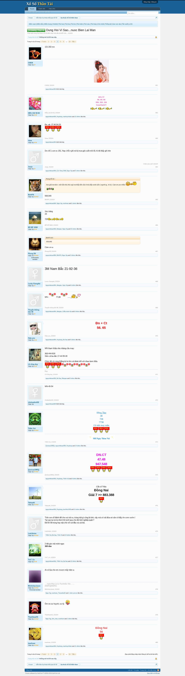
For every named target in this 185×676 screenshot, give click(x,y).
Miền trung (48, 24)
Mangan (59, 229)
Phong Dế (32, 253)
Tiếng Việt (29, 670)
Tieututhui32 (62, 593)
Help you (31, 338)
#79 (157, 615)
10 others (74, 229)
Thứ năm (80, 24)
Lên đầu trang (152, 670)
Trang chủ (143, 670)
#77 (157, 557)
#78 (157, 589)
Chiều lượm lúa (67, 311)
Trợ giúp (136, 670)
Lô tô (130, 24)
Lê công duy (33, 364)
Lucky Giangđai (34, 284)
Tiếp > (74, 41)
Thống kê (108, 24)
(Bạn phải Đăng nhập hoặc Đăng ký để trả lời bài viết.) (141, 654)
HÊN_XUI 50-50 (34, 113)
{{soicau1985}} (50, 445)
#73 (157, 442)
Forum (32, 9)
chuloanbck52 (33, 402)
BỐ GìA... (64, 33)
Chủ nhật (101, 24)
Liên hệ (130, 670)
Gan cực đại (117, 24)
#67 (157, 251)
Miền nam (32, 24)
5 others (77, 170)
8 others (77, 311)
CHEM (30, 63)
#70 (157, 336)
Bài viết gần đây (45, 12)
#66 (157, 225)
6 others (73, 285)
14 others (78, 445)
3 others (73, 255)
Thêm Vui (32, 428)
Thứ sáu (87, 24)
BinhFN (31, 195)
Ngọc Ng (69, 170)
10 (69, 41)
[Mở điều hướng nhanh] (156, 18)
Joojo (30, 167)
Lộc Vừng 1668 (61, 170)
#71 (157, 374)
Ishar (30, 140)
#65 (157, 199)
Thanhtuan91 (33, 617)
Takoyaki (31, 503)
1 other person (73, 593)
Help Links (52, 8)
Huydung (59, 116)
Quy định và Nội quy (153, 673)
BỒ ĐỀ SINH (33, 227)
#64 (157, 167)
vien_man (55, 618)
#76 (157, 531)
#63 (157, 138)
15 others (78, 116)
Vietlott (55, 24)
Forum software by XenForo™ (42, 673)
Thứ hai (61, 24)
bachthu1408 (67, 509)
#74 (157, 475)
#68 (157, 281)
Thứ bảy (93, 24)
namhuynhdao (67, 116)
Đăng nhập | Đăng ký (150, 2)
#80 (157, 642)
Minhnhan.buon (34, 586)
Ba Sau (65, 339)
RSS (158, 670)
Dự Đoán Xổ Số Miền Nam (45, 33)
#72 (157, 400)
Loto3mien (32, 533)
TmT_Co (31, 560)
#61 (157, 85)
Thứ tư (73, 24)
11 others (77, 646)
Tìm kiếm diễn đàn (32, 12)
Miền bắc (40, 24)
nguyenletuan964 (51, 89)
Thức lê (59, 535)
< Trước (43, 41)
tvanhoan (66, 203)
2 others (69, 618)
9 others (73, 339)
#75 (157, 505)
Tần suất (125, 24)
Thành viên (41, 8)
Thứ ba (67, 24)
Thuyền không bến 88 (33, 311)
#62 (157, 113)
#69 (157, 307)
